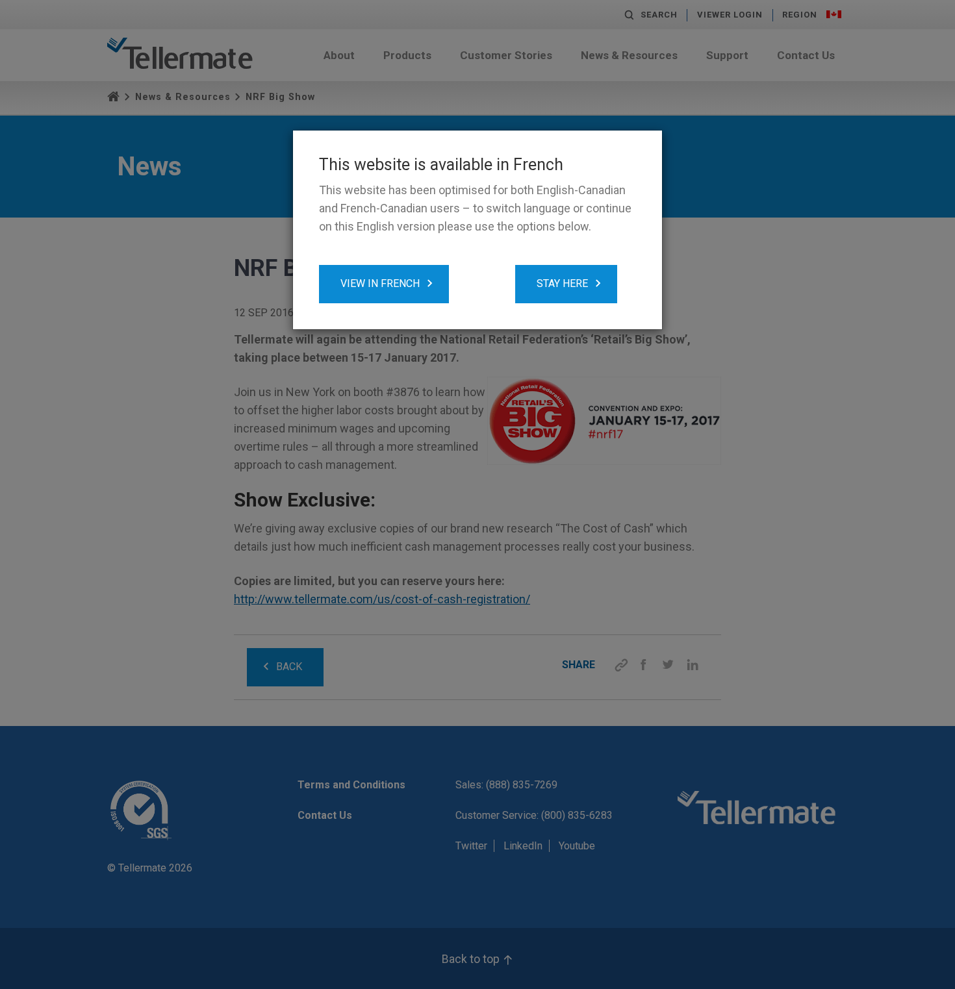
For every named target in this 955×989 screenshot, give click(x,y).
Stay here (562, 283)
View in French (380, 283)
